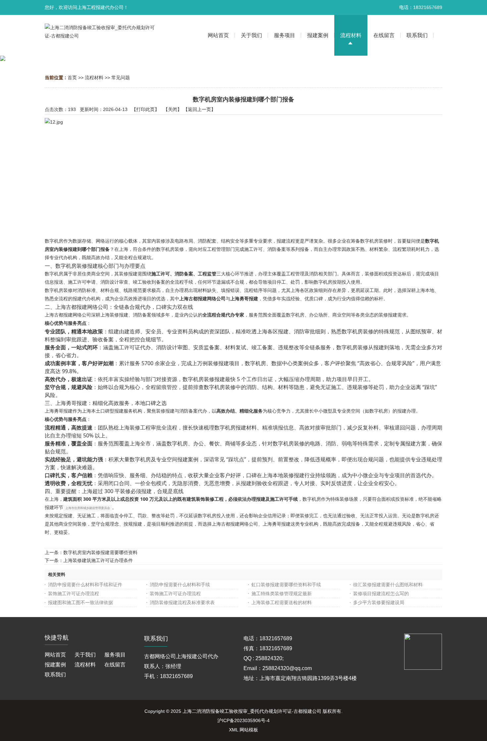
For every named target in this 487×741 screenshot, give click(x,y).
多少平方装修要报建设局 (378, 602)
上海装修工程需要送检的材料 (281, 602)
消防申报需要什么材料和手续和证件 (85, 584)
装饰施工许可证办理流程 (73, 593)
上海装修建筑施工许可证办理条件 (98, 560)
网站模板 (249, 729)
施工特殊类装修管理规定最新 (281, 593)
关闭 (172, 109)
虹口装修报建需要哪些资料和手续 (286, 584)
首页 (72, 77)
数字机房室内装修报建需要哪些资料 (100, 552)
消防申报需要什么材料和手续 (180, 584)
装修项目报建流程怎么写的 (381, 593)
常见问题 (120, 77)
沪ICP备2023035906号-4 (243, 720)
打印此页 (145, 109)
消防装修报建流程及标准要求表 (182, 602)
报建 (281, 241)
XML (233, 729)
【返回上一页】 (199, 109)
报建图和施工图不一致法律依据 (80, 602)
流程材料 (94, 77)
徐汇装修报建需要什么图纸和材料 (388, 584)
